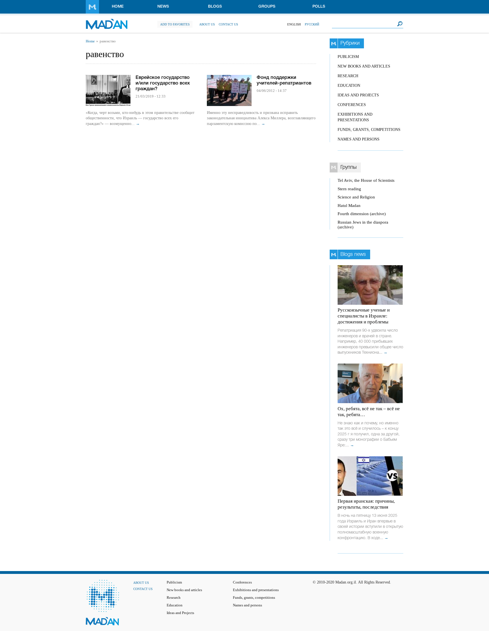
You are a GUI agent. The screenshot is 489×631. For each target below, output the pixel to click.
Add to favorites (175, 24)
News (163, 6)
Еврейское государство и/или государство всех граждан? (163, 83)
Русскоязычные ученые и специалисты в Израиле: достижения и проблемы (364, 316)
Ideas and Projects (358, 95)
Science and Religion (356, 197)
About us (207, 24)
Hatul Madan (349, 205)
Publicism (348, 57)
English (294, 24)
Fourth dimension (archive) (362, 213)
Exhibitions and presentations (256, 590)
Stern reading (349, 189)
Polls (318, 6)
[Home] (106, 21)
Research (348, 76)
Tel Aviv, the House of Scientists (366, 180)
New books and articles (364, 66)
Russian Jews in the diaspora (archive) (363, 224)
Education (349, 85)
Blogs (215, 6)
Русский (312, 24)
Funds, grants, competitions (369, 130)
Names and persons (358, 139)
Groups (266, 6)
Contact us (228, 24)
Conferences (352, 105)
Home (118, 6)
